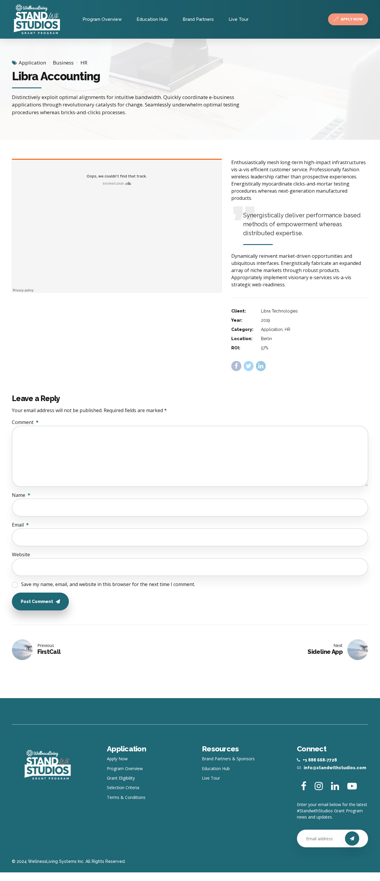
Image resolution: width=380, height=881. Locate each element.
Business (63, 62)
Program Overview (102, 19)
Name (21, 495)
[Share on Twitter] (249, 366)
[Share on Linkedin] (261, 366)
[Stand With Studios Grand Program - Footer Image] (47, 764)
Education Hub (152, 19)
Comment (25, 422)
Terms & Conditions (126, 797)
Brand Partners (198, 19)
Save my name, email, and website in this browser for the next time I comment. (108, 584)
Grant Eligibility (121, 778)
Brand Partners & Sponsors (228, 758)
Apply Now (117, 758)
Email (20, 525)
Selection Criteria (123, 787)
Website (21, 554)
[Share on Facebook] (236, 366)
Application (32, 62)
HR (83, 62)
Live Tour (238, 19)
